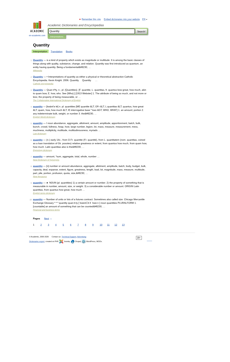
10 (101, 224)
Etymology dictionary (42, 150)
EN (143, 19)
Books (69, 51)
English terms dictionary (44, 193)
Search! (141, 31)
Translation (56, 51)
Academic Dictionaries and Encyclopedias (76, 25)
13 (123, 224)
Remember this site (91, 19)
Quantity (38, 60)
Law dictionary (39, 134)
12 (115, 224)
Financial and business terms (46, 210)
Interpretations (56, 36)
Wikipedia (37, 70)
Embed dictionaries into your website (122, 19)
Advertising (81, 237)
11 (108, 224)
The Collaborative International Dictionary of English (57, 100)
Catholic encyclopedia (43, 84)
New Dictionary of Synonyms (46, 160)
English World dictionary (44, 117)
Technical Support (69, 237)
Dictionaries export (36, 241)
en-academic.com (37, 35)
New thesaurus (40, 176)
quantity (38, 106)
